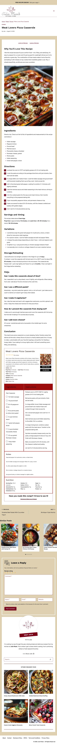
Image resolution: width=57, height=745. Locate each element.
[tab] (25, 554)
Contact (9, 738)
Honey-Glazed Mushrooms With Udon (14, 696)
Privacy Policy (45, 738)
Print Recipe (46, 367)
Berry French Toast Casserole (37, 725)
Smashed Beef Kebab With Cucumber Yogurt (13, 512)
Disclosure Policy (17, 738)
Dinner (4, 24)
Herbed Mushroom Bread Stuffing (38, 696)
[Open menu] (53, 11)
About (4, 738)
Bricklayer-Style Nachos (48, 511)
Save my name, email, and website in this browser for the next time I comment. (27, 604)
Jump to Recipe (23, 43)
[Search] (50, 659)
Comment (8, 576)
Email (24, 599)
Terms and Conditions (34, 738)
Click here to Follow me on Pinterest (28, 499)
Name (7, 599)
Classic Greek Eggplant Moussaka (13, 725)
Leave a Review (34, 43)
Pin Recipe (46, 370)
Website (41, 599)
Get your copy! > (27, 2)
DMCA (25, 738)
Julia (4, 31)
